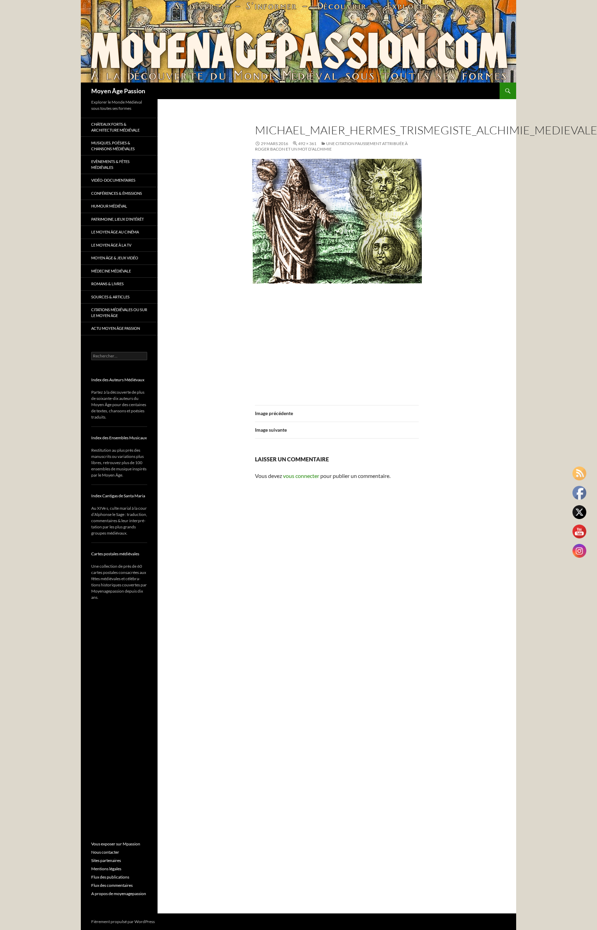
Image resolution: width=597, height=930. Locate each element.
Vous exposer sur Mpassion (115, 843)
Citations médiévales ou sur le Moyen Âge (119, 312)
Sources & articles (110, 297)
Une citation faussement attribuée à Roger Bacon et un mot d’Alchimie (331, 146)
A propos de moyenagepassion (118, 893)
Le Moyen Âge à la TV (111, 245)
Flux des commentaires (112, 885)
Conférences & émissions (116, 193)
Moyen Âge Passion (118, 91)
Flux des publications (110, 877)
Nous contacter (105, 852)
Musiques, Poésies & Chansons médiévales (113, 146)
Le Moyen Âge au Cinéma (115, 232)
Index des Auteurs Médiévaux (117, 379)
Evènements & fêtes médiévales (110, 164)
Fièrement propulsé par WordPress (123, 921)
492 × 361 (307, 143)
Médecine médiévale (111, 271)
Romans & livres (107, 283)
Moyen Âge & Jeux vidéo (114, 258)
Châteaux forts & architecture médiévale (115, 127)
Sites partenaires (106, 860)
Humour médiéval (109, 206)
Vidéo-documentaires (113, 180)
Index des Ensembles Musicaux (119, 437)
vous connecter (301, 475)
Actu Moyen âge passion (115, 328)
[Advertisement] (337, 340)
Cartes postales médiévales (115, 553)
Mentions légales (106, 868)
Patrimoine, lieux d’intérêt (117, 219)
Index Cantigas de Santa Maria (118, 495)
